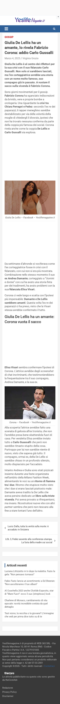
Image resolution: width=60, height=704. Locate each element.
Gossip (9, 37)
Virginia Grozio (30, 58)
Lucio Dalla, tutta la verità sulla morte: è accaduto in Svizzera (28, 528)
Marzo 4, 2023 (12, 58)
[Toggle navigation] (6, 28)
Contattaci (49, 666)
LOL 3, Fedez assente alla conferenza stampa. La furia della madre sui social (28, 541)
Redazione (7, 687)
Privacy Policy (9, 692)
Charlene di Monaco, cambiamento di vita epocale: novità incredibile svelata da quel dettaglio (26, 603)
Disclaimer (7, 696)
